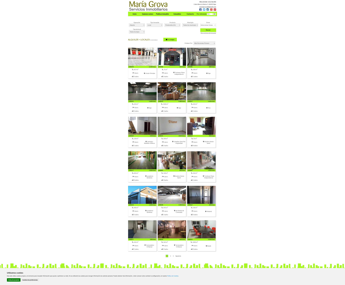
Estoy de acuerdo (13, 280)
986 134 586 (203, 2)
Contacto (190, 14)
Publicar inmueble (162, 14)
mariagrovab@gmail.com (207, 7)
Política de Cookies (172, 276)
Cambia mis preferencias (30, 280)
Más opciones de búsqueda (208, 33)
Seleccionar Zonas (207, 25)
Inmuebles (177, 14)
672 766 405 (212, 2)
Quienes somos (147, 14)
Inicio (135, 14)
